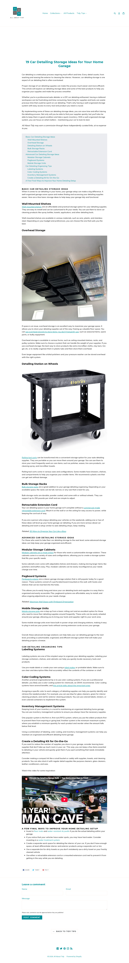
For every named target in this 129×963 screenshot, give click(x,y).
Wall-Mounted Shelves (37, 140)
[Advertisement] (64, 40)
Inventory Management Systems (41, 175)
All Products (69, 13)
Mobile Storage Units (36, 163)
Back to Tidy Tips (66, 931)
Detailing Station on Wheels (39, 145)
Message (26, 898)
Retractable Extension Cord (39, 151)
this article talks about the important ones (71, 685)
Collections (55, 13)
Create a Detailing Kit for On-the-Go (43, 178)
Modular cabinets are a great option (38, 552)
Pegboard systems (30, 579)
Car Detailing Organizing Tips (39, 166)
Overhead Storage (35, 142)
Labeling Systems (35, 169)
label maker (70, 667)
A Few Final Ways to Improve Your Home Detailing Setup (51, 180)
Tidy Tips (81, 13)
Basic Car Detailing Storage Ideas (40, 137)
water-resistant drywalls (58, 831)
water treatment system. (49, 840)
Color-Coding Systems (37, 172)
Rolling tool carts (29, 457)
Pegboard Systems (35, 160)
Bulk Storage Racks (36, 148)
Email (68, 889)
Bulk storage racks (30, 487)
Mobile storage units (31, 611)
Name (24, 889)
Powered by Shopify (74, 956)
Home (45, 13)
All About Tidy (59, 956)
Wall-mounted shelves (32, 207)
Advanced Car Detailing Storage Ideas (42, 154)
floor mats (38, 831)
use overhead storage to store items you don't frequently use (52, 332)
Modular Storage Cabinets (39, 157)
